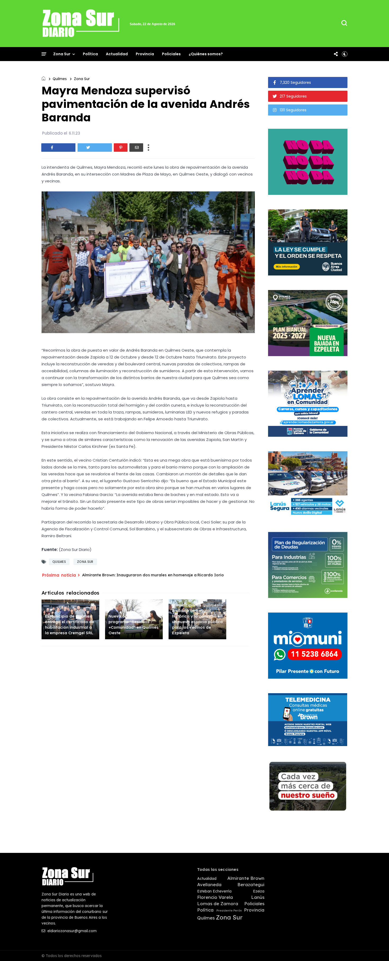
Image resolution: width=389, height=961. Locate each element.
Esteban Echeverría (214, 891)
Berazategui (250, 884)
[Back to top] (376, 948)
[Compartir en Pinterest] (121, 147)
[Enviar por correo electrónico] (136, 147)
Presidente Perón (229, 910)
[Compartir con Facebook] (58, 147)
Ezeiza (258, 891)
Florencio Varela (215, 897)
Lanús (257, 897)
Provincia (145, 54)
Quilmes (60, 78)
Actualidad (117, 54)
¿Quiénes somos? (206, 54)
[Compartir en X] (95, 147)
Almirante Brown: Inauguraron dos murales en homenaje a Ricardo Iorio (153, 574)
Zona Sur (61, 54)
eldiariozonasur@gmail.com (71, 930)
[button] (344, 54)
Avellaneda (209, 884)
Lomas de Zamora (217, 903)
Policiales (171, 54)
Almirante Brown (245, 878)
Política (90, 54)
